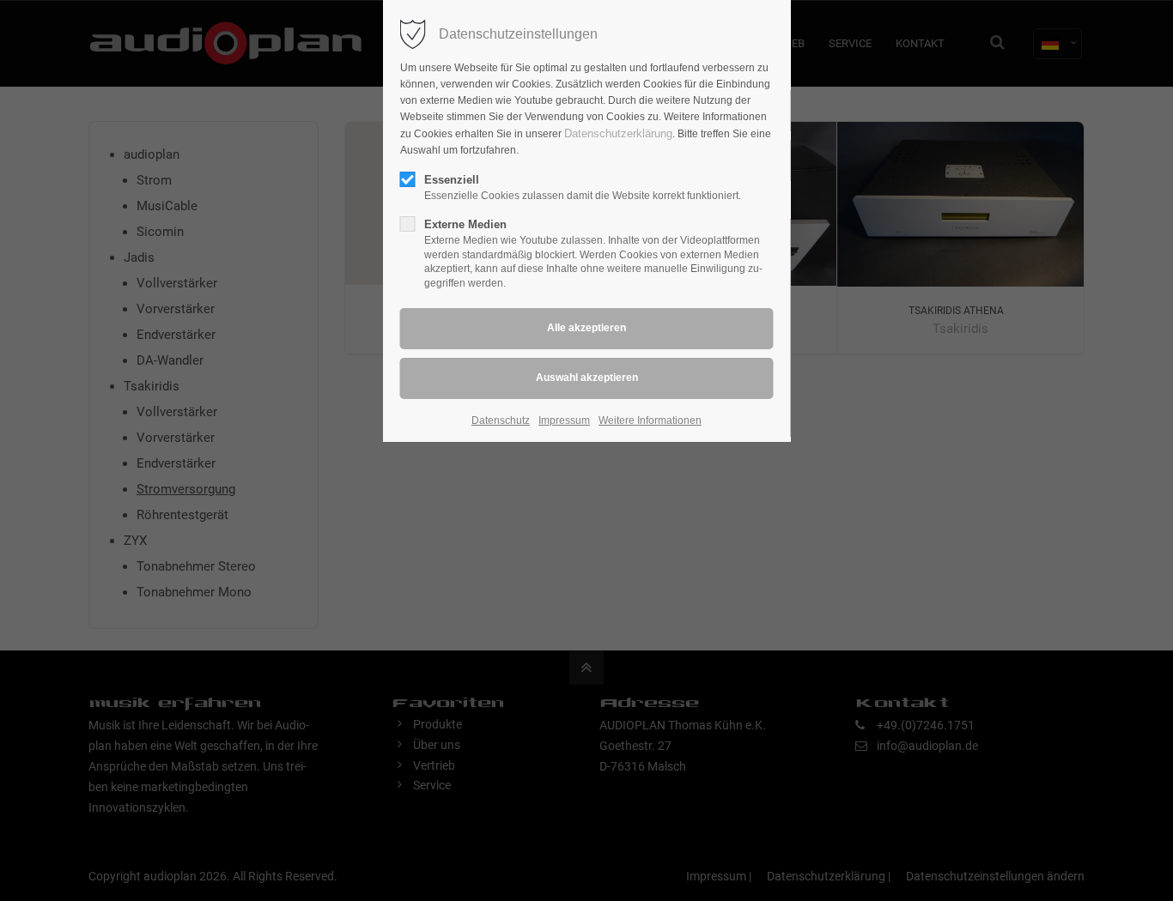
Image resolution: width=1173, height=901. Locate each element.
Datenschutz (500, 420)
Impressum (564, 420)
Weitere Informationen (650, 420)
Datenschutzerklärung (618, 133)
